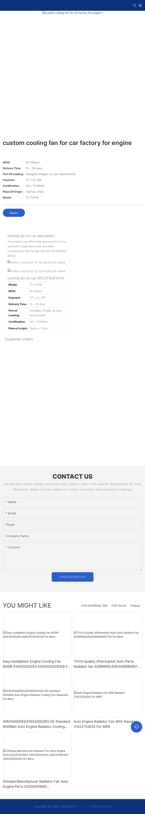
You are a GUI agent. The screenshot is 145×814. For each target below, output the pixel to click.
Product (135, 605)
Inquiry (14, 212)
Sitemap (83, 806)
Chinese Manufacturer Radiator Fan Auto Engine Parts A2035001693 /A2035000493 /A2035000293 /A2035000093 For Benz (35, 784)
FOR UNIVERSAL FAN (94, 605)
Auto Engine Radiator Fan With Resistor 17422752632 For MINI (105, 724)
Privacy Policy (101, 806)
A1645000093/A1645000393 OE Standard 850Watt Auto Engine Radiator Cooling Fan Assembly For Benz (36, 724)
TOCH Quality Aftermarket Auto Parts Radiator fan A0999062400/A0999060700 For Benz (108, 664)
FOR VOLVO (119, 605)
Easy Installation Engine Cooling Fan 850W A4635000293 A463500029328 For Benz (37, 664)
